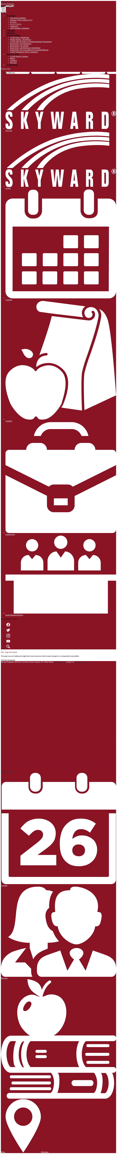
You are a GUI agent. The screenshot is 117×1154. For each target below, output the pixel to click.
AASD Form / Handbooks (19, 37)
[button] (10, 16)
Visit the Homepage (8, 660)
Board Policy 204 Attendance (20, 44)
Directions (44, 1152)
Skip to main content (8, 2)
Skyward (13, 63)
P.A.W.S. (13, 22)
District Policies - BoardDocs (20, 40)
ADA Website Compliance (19, 28)
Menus (12, 58)
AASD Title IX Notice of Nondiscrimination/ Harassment (31, 42)
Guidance (13, 61)
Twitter (8, 630)
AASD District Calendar (19, 56)
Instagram (8, 635)
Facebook (8, 624)
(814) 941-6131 (59, 662)
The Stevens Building (18, 18)
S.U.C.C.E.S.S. (15, 24)
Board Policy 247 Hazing (19, 46)
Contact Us (14, 26)
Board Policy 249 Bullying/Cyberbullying (25, 48)
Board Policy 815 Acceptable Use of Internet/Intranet (29, 50)
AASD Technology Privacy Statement (24, 52)
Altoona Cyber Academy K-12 (21, 20)
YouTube (8, 641)
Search (8, 646)
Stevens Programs (81, 662)
